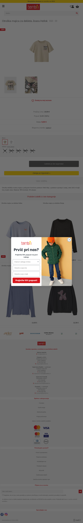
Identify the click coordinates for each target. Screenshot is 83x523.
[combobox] (25, 261)
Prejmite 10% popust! (26, 280)
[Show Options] (38, 261)
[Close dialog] (69, 240)
